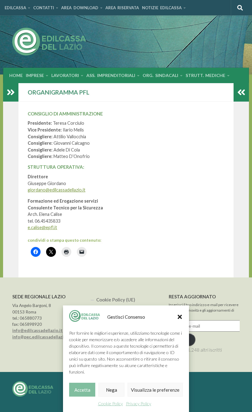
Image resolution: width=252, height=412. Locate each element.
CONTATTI (43, 7)
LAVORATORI (65, 75)
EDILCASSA (15, 7)
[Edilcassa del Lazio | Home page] (49, 41)
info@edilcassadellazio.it (37, 330)
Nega (111, 390)
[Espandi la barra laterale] (10, 92)
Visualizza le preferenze (155, 390)
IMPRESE (35, 75)
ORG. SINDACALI (160, 75)
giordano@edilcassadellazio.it (56, 189)
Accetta (82, 390)
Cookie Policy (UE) (115, 299)
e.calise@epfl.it (42, 227)
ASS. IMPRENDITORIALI (110, 75)
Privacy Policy (138, 403)
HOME (16, 75)
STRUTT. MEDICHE (206, 75)
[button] (180, 317)
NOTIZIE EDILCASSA (162, 7)
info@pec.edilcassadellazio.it (41, 336)
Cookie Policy (110, 403)
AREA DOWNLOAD (79, 7)
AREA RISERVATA (122, 7)
